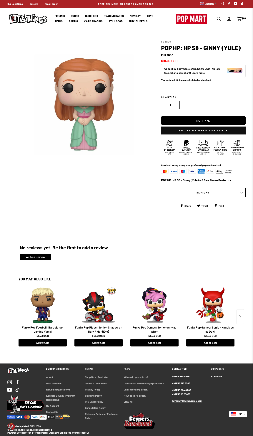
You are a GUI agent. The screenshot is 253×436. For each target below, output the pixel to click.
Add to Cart (42, 342)
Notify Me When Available (203, 130)
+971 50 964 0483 (181, 390)
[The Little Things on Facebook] (17, 381)
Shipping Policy (93, 395)
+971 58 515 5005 (181, 383)
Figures (60, 16)
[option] (126, 4)
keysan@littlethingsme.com (187, 400)
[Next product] (240, 316)
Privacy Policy (92, 389)
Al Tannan (216, 376)
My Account (52, 405)
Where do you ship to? (136, 377)
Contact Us (52, 411)
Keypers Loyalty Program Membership (61, 397)
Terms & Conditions (96, 383)
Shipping (181, 80)
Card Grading (93, 21)
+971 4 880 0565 (180, 376)
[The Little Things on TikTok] (17, 389)
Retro (59, 21)
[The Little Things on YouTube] (9, 389)
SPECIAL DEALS (138, 21)
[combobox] (238, 414)
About (49, 377)
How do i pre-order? (135, 395)
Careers (34, 3)
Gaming (73, 21)
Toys (150, 16)
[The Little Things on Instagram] (9, 381)
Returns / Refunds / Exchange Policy (101, 416)
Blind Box (91, 16)
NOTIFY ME (203, 120)
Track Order (51, 3)
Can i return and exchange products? (144, 383)
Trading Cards (114, 16)
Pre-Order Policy (94, 401)
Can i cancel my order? (136, 389)
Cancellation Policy (95, 407)
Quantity (169, 97)
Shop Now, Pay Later (96, 377)
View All (128, 401)
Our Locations (15, 3)
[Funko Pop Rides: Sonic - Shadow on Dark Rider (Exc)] (98, 305)
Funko (75, 16)
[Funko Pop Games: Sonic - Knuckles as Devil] (210, 305)
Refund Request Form (58, 389)
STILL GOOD (116, 21)
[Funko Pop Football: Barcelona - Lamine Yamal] (43, 305)
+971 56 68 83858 (181, 394)
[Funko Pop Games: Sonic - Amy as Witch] (154, 305)
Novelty (135, 16)
